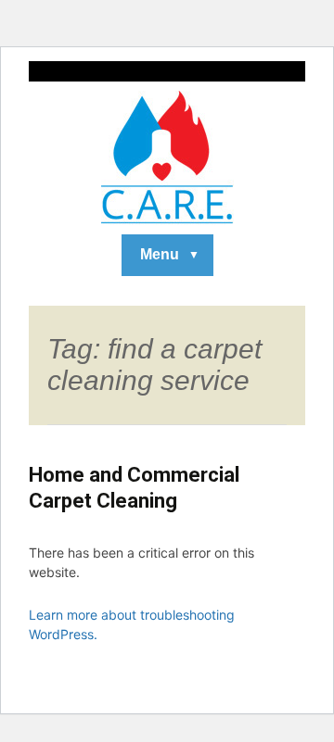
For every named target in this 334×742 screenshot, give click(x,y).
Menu (159, 254)
